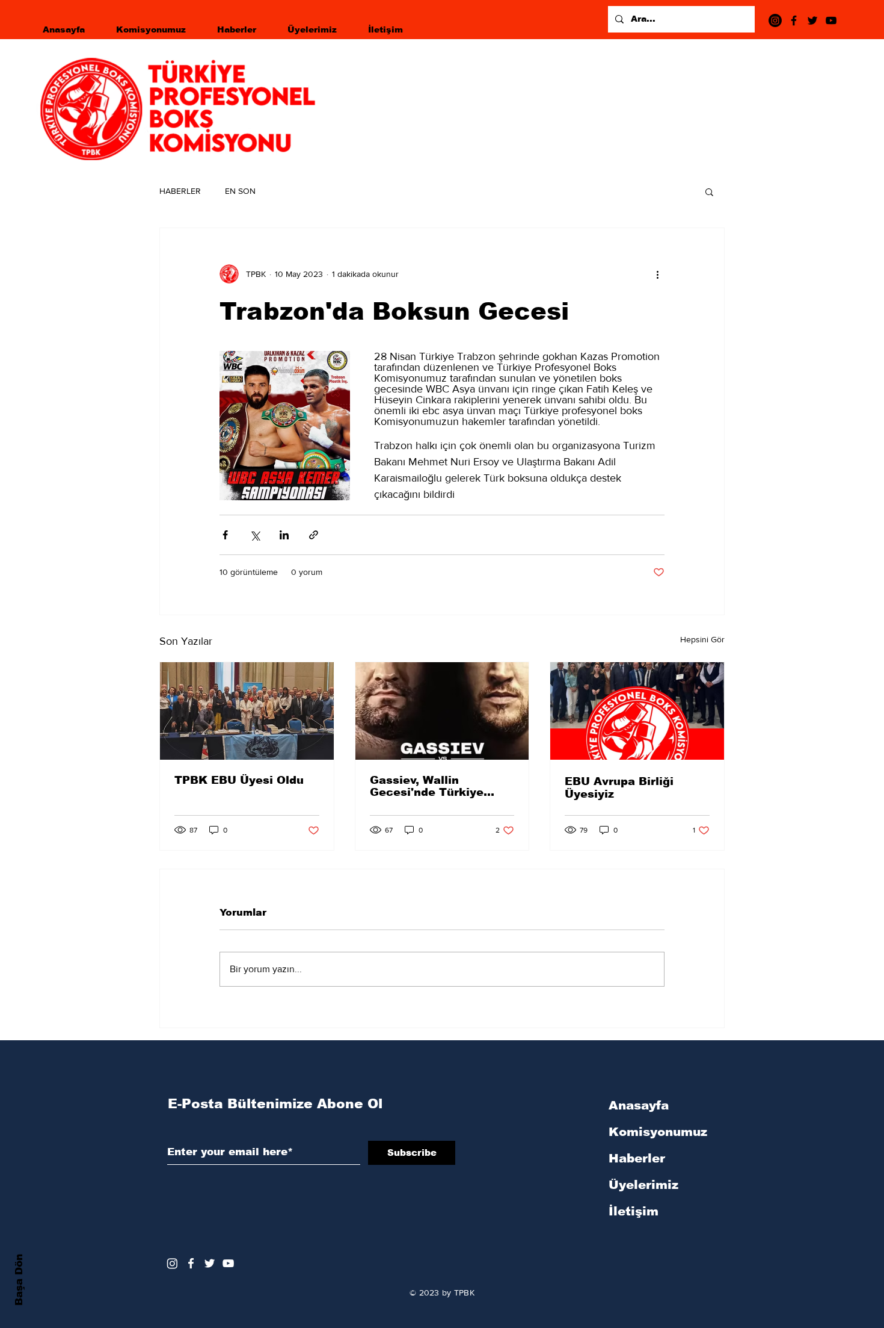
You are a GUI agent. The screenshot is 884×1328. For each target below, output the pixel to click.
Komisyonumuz (658, 1131)
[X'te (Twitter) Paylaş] (254, 535)
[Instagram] (775, 20)
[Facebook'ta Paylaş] (225, 535)
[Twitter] (812, 20)
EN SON (240, 191)
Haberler (637, 1158)
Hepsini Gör (702, 639)
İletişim (633, 1211)
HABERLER (180, 191)
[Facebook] (793, 20)
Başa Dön (19, 1280)
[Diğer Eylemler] (657, 274)
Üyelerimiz (643, 1184)
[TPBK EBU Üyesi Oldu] (247, 711)
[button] (709, 191)
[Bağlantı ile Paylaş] (313, 535)
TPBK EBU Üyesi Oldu (239, 780)
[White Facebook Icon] (191, 1263)
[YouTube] (831, 20)
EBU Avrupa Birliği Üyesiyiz (619, 787)
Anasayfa (639, 1105)
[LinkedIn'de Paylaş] (284, 535)
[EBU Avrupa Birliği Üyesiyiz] (637, 711)
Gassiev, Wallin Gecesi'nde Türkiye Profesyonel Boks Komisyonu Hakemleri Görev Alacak (435, 786)
